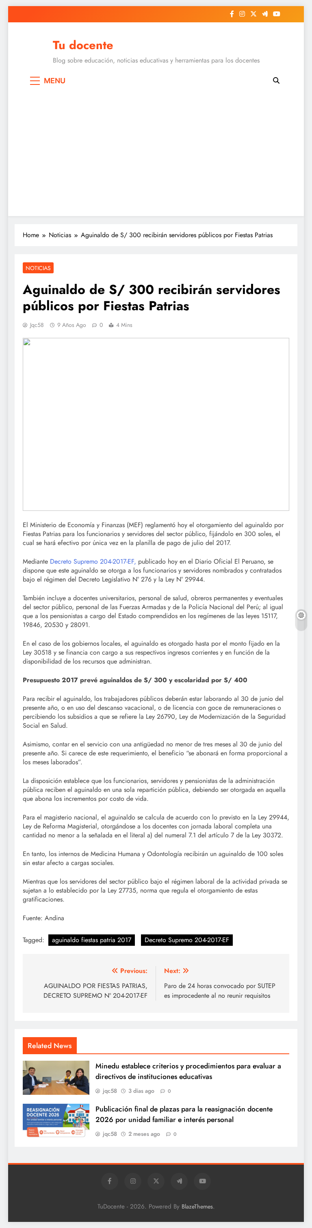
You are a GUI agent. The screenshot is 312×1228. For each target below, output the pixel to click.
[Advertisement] (156, 151)
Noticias (38, 268)
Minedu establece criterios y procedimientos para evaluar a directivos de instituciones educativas (188, 1071)
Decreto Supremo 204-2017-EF (187, 940)
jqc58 (37, 325)
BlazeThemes (197, 1206)
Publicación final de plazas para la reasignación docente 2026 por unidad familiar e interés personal (184, 1114)
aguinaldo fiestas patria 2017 (91, 940)
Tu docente (83, 45)
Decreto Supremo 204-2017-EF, (93, 561)
